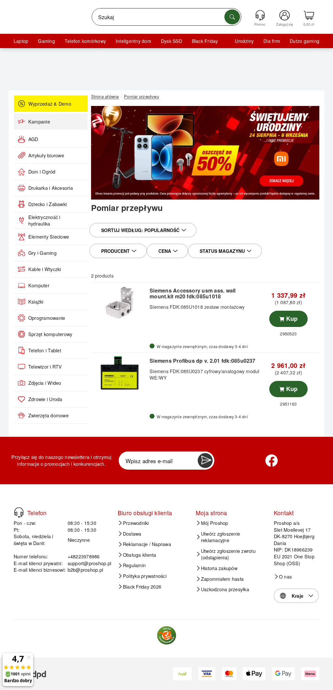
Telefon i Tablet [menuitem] (44, 350)
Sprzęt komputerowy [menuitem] (50, 334)
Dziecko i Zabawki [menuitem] (47, 204)
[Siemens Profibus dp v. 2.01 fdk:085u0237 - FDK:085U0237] (119, 373)
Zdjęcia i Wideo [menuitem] (44, 383)
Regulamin (134, 565)
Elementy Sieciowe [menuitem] (48, 236)
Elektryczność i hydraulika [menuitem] (44, 220)
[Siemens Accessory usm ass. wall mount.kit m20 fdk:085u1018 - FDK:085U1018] (119, 303)
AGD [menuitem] (33, 139)
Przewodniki (136, 523)
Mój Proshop (214, 523)
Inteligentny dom (133, 41)
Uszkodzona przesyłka (225, 589)
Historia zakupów (219, 568)
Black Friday (205, 41)
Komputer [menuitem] (38, 285)
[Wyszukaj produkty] (232, 16)
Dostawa (132, 533)
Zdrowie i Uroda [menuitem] (45, 399)
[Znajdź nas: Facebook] (271, 460)
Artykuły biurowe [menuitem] (46, 155)
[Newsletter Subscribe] (205, 460)
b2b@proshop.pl (85, 569)
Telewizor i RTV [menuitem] (45, 366)
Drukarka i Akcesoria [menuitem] (50, 188)
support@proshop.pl (89, 563)
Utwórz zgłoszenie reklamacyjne (220, 537)
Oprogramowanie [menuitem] (46, 318)
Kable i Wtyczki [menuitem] (44, 269)
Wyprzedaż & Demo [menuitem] (49, 103)
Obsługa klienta (139, 555)
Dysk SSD (171, 41)
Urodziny (244, 41)
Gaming (46, 41)
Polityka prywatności (144, 576)
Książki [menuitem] (36, 301)
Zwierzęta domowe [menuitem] (48, 415)
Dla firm (271, 41)
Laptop (21, 41)
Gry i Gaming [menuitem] (42, 253)
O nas (285, 576)
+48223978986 (84, 556)
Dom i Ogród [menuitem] (42, 171)
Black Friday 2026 (142, 586)
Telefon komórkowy (85, 41)
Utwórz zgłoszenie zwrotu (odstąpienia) (228, 554)
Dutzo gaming (304, 41)
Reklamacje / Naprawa (147, 544)
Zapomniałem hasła (222, 579)
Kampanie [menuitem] (39, 121)
